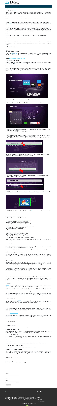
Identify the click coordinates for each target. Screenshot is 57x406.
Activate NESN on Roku (14, 313)
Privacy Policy (39, 399)
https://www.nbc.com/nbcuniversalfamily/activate (22, 220)
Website (7, 380)
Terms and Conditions (41, 401)
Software (22, 6)
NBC (15, 63)
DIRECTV (19, 300)
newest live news (14, 53)
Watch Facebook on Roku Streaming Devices (17, 58)
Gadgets (18, 6)
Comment (7, 373)
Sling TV (7, 285)
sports (10, 23)
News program (33, 210)
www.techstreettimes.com (32, 403)
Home (7, 6)
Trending (10, 6)
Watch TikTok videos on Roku (14, 213)
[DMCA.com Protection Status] (28, 405)
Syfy (36, 289)
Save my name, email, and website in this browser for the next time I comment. (17, 382)
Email (7, 378)
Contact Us (39, 397)
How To (14, 6)
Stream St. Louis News (14, 37)
